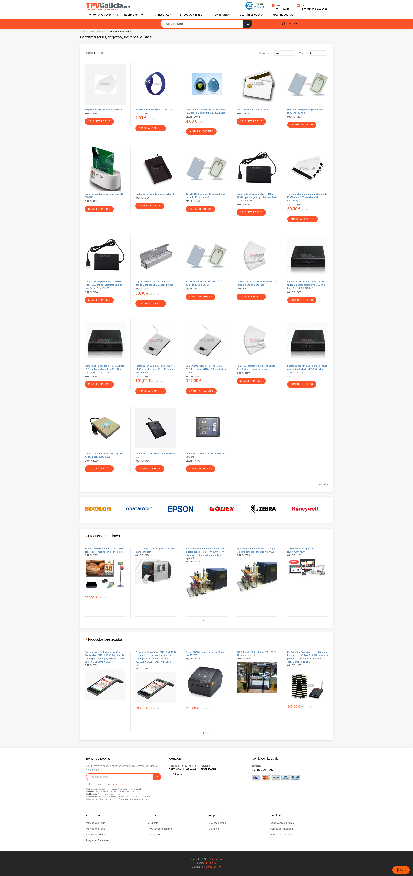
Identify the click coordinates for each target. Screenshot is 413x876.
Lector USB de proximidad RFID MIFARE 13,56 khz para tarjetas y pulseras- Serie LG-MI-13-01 (104, 284)
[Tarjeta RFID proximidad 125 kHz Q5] (105, 105)
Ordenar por (264, 53)
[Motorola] (310, 509)
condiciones (117, 784)
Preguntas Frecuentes (98, 840)
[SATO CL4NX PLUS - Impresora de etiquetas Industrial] (155, 571)
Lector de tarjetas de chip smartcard (154, 194)
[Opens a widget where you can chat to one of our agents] (401, 870)
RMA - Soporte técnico (160, 828)
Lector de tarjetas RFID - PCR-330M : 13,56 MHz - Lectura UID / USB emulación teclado (154, 369)
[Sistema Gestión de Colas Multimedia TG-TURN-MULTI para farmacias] (105, 574)
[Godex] (186, 509)
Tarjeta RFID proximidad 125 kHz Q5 (103, 109)
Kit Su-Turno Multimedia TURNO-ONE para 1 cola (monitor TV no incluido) (104, 550)
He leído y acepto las (107, 784)
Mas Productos (97, 31)
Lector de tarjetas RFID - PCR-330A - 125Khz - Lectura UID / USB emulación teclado (206, 369)
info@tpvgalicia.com (179, 774)
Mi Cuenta (153, 822)
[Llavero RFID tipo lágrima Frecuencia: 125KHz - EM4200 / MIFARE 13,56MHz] (206, 105)
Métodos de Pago (95, 828)
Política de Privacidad (281, 828)
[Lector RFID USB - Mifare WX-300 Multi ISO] (155, 449)
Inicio (82, 31)
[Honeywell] (268, 509)
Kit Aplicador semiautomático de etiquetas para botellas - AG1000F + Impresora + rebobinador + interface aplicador (205, 553)
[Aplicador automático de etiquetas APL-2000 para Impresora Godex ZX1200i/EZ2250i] (257, 576)
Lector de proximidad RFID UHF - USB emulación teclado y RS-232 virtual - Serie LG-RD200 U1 (307, 369)
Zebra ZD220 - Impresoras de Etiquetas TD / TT (205, 654)
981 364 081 (284, 8)
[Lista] (102, 53)
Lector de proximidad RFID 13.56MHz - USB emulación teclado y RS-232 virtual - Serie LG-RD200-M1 (105, 369)
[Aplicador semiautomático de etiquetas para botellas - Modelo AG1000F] (206, 582)
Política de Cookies (280, 834)
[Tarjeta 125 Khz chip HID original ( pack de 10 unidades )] (206, 277)
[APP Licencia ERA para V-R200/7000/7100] (307, 568)
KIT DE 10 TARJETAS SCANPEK (252, 109)
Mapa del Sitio (155, 834)
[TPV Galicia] (108, 6)
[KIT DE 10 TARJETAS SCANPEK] (257, 105)
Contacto (214, 828)
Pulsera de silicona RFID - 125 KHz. (153, 109)
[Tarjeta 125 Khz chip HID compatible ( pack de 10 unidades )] (206, 190)
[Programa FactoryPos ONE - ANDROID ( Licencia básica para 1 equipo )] (105, 684)
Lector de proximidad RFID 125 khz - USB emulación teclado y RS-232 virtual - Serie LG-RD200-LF (306, 284)
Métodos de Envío (95, 822)
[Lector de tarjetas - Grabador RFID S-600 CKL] (206, 449)
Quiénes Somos (217, 822)
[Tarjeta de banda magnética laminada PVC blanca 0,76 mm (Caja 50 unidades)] (307, 190)
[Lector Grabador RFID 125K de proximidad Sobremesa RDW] (105, 449)
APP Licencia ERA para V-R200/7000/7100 (300, 550)
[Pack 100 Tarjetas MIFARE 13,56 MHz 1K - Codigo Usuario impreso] (257, 362)
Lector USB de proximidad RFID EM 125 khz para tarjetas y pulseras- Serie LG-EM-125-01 (257, 197)
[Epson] (144, 509)
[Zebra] (227, 509)
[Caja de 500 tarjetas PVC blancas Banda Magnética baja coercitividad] (155, 277)
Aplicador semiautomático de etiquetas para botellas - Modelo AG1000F (256, 550)
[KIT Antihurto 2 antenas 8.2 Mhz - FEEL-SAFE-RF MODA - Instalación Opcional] (257, 677)
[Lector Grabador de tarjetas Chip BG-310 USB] (105, 190)
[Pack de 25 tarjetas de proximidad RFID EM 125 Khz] (307, 105)
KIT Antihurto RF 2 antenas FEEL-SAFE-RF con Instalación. (257, 654)
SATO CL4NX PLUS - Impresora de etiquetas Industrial (155, 550)
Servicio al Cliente (95, 834)
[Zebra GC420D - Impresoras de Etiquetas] (206, 681)
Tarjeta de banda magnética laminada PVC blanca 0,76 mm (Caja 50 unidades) (307, 197)
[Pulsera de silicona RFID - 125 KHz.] (155, 105)
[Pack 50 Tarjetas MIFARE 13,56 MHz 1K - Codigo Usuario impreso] (257, 277)
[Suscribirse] (157, 776)
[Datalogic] (103, 509)
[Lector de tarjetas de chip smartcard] (155, 190)
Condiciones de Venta (282, 822)
